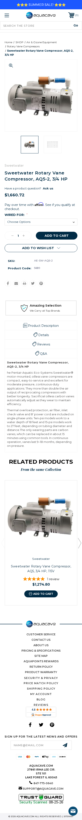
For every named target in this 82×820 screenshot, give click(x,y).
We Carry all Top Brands (45, 310)
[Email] (16, 283)
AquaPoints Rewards (41, 661)
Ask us (48, 188)
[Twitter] (33, 283)
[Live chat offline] (73, 811)
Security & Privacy (41, 678)
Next (79, 542)
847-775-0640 (43, 783)
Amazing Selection (45, 305)
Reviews (41, 705)
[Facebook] (8, 283)
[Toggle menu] (12, 15)
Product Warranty (41, 672)
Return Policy (41, 666)
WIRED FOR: (16, 214)
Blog (41, 699)
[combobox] (41, 25)
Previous (3, 542)
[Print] (24, 283)
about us (41, 645)
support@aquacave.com (43, 788)
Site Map (41, 655)
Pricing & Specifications (41, 650)
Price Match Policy (41, 683)
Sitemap (68, 816)
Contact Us (41, 639)
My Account (41, 694)
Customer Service (41, 634)
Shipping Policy (41, 688)
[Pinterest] (41, 283)
